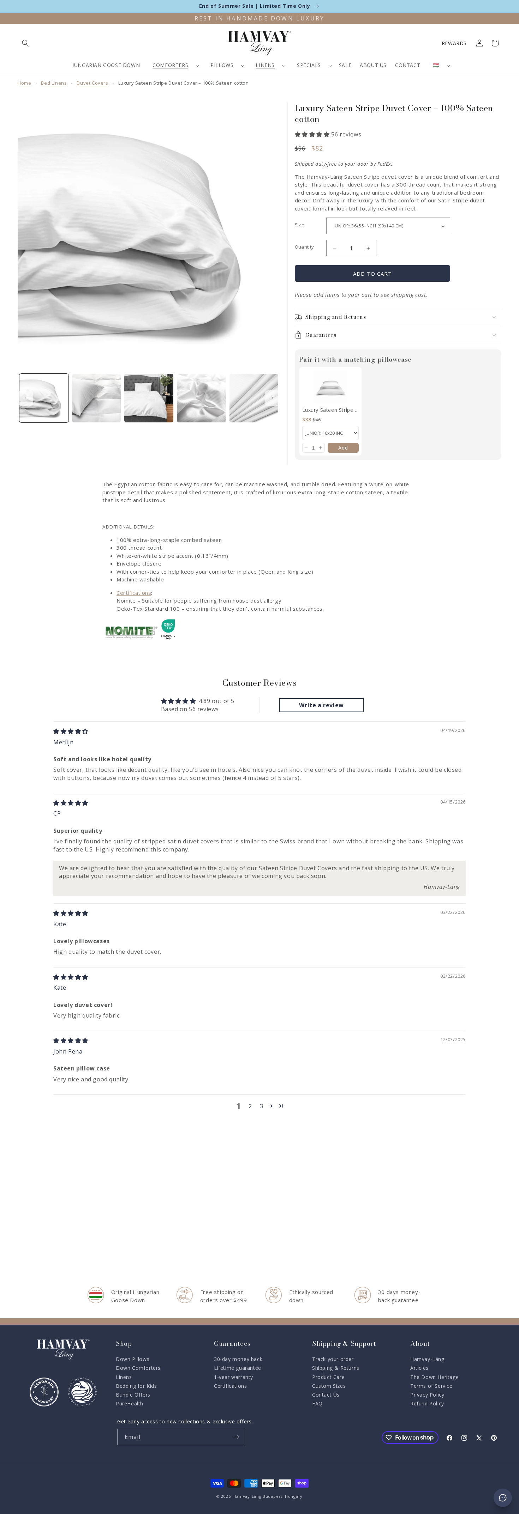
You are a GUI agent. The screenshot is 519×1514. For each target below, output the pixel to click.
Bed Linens (54, 83)
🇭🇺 (436, 65)
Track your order (333, 1359)
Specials (309, 65)
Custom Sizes (329, 1385)
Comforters (170, 65)
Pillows (221, 65)
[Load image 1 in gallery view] (43, 398)
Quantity (304, 247)
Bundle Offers (133, 1394)
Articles (419, 1368)
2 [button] (250, 1106)
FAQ (317, 1403)
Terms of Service (431, 1385)
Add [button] (343, 447)
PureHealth (129, 1403)
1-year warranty (233, 1377)
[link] (330, 387)
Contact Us (326, 1394)
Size (300, 224)
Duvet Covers (92, 83)
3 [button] (261, 1106)
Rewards (454, 43)
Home (24, 83)
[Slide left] (25, 398)
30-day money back (238, 1359)
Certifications (134, 592)
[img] (70, 731)
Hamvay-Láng (427, 1359)
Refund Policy (427, 1403)
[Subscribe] (236, 1437)
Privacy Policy (427, 1394)
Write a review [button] (321, 705)
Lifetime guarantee (237, 1368)
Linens (265, 65)
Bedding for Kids (136, 1385)
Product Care (328, 1377)
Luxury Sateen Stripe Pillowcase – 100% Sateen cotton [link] (327, 410)
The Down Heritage (434, 1377)
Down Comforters (138, 1368)
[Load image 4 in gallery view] (201, 398)
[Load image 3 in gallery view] (148, 398)
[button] (25, 43)
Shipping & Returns (335, 1368)
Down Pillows (132, 1359)
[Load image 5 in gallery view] (254, 398)
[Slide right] (272, 398)
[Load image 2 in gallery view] (96, 398)
